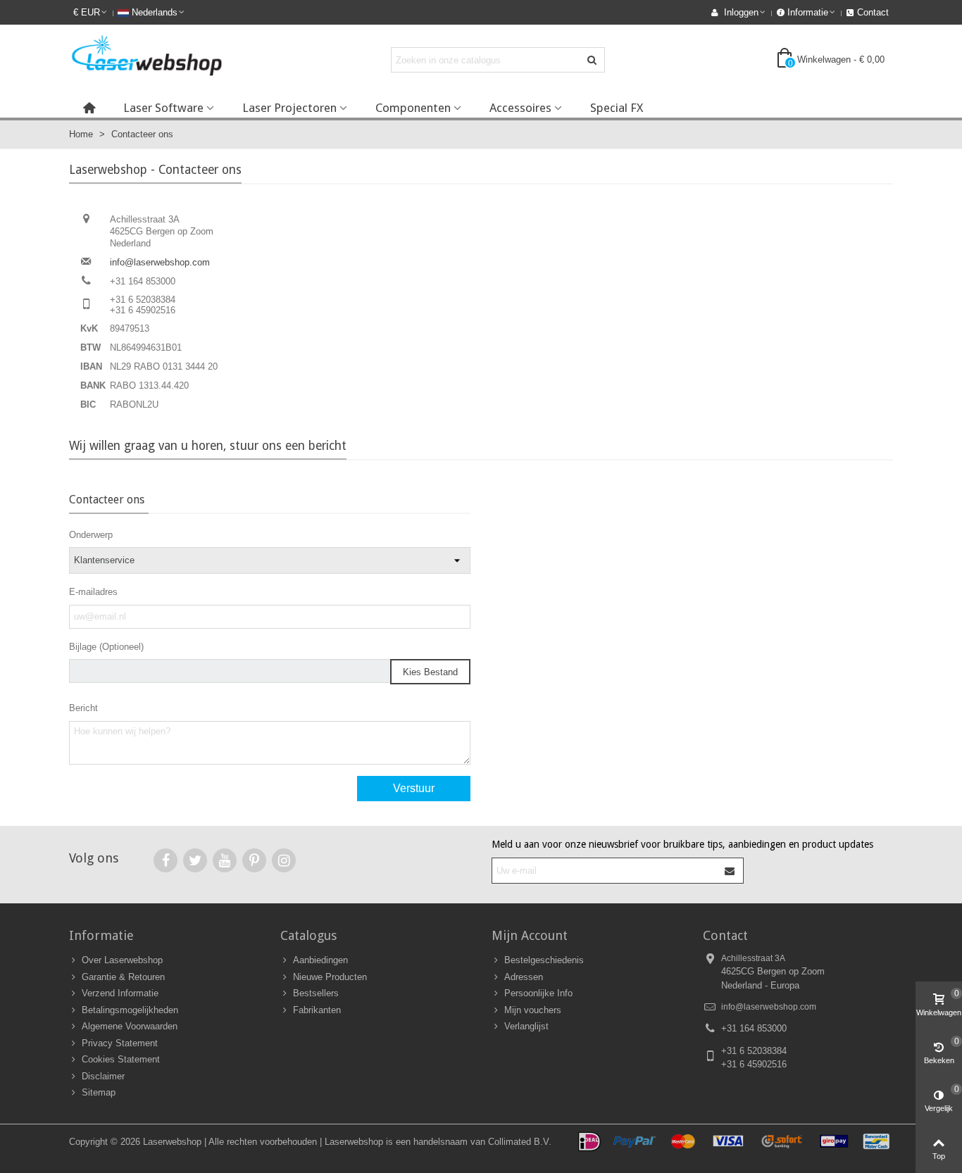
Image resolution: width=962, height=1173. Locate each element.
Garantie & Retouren (123, 977)
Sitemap (98, 1092)
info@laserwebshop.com (160, 262)
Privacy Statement (120, 1043)
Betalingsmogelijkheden (130, 1010)
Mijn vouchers (532, 1010)
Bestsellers (316, 993)
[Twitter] (195, 860)
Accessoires (520, 108)
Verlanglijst (526, 1026)
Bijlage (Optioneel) (106, 646)
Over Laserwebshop (122, 960)
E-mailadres (93, 591)
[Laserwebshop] (146, 59)
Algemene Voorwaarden (129, 1026)
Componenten (413, 108)
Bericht (83, 708)
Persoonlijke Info (538, 993)
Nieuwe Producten (330, 977)
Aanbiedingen (320, 960)
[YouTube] (225, 860)
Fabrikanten (317, 1010)
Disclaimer (103, 1076)
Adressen (523, 977)
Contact (725, 935)
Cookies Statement (121, 1059)
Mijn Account (530, 935)
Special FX (616, 108)
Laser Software (163, 108)
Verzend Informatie (120, 993)
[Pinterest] (254, 860)
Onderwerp (91, 534)
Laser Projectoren (289, 108)
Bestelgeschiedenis (544, 960)
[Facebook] (165, 860)
